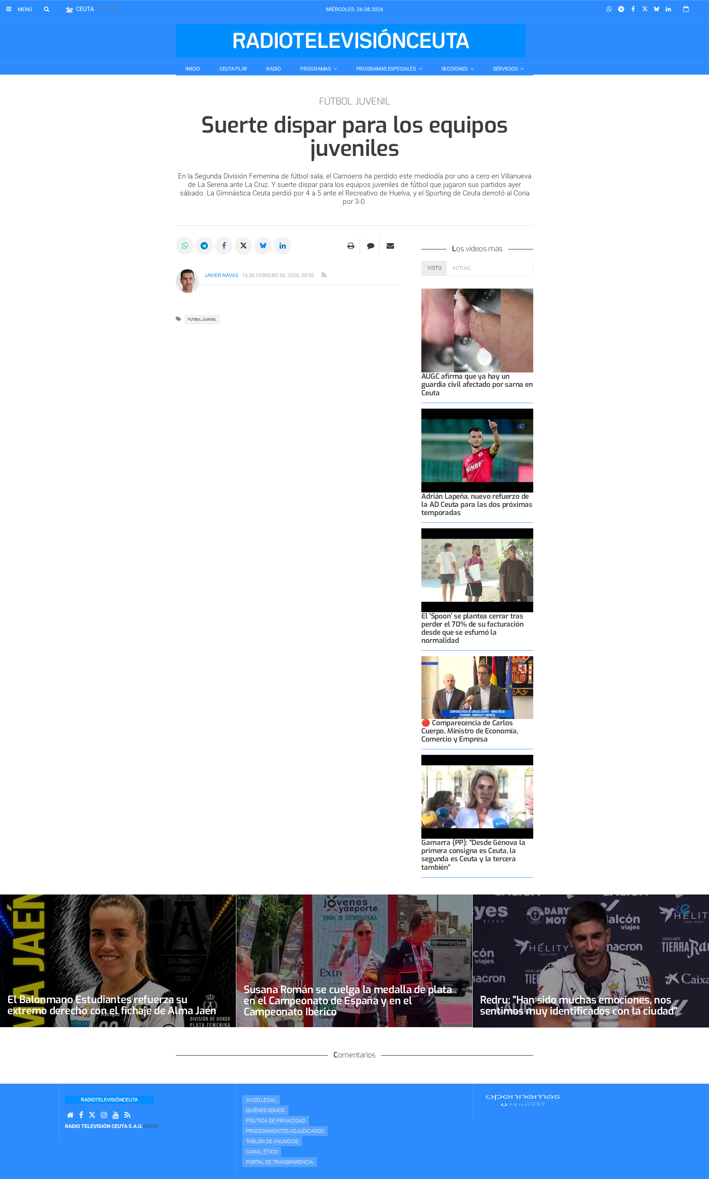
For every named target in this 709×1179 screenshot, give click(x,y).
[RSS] (127, 1115)
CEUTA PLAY (233, 69)
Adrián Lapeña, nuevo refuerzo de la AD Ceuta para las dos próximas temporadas (476, 504)
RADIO (273, 69)
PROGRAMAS (316, 69)
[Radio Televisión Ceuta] (351, 40)
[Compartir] (609, 9)
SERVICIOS (505, 69)
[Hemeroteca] (686, 9)
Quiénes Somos (265, 1110)
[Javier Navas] (187, 281)
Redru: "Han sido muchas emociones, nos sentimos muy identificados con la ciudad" (579, 1005)
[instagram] (104, 1115)
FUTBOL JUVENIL (202, 319)
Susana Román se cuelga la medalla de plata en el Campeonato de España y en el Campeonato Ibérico (348, 1001)
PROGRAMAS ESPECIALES (386, 69)
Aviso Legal (261, 1100)
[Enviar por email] (390, 246)
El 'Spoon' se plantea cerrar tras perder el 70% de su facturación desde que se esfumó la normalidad (472, 628)
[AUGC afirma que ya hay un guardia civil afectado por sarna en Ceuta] (477, 330)
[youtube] (116, 1115)
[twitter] (92, 1115)
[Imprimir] (351, 246)
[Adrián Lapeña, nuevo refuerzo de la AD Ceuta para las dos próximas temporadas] (477, 451)
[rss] (323, 275)
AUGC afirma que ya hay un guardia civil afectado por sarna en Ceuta (476, 384)
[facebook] (81, 1115)
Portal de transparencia (279, 1162)
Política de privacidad (275, 1121)
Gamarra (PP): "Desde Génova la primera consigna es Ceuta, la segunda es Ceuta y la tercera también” (473, 855)
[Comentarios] (370, 246)
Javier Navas (221, 275)
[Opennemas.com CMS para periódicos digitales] (523, 1100)
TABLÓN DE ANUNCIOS (272, 1141)
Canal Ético (261, 1152)
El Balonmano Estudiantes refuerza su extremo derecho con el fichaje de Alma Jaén (111, 1005)
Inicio (192, 69)
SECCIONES (455, 69)
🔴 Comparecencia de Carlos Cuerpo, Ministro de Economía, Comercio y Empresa (469, 731)
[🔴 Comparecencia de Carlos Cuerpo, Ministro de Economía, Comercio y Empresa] (477, 687)
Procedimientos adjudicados (285, 1131)
